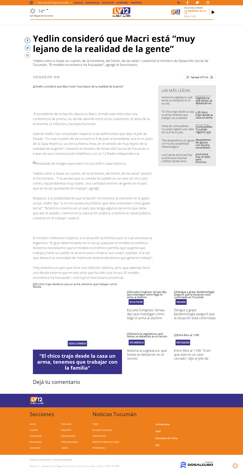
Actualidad (36, 435)
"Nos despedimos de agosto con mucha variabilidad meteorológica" (178, 144)
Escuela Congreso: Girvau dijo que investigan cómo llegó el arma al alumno (146, 314)
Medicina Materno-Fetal (106, 441)
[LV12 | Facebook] (187, 3)
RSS (157, 445)
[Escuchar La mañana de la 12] (213, 12)
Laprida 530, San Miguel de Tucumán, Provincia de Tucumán (68, 466)
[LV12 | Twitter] (197, 3)
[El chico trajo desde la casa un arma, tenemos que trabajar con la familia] (77, 316)
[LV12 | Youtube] (190, 400)
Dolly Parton (99, 435)
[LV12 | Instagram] (207, 3)
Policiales (108, 3)
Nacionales (92, 3)
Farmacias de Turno (166, 438)
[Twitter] (27, 48)
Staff (158, 431)
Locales (78, 3)
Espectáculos (68, 435)
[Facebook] (27, 40)
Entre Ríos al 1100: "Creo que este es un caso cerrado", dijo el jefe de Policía (192, 356)
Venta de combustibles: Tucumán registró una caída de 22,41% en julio (178, 129)
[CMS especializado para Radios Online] (192, 465)
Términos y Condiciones (40, 459)
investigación (182, 342)
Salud (64, 447)
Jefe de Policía (136, 302)
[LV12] (37, 403)
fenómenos (99, 447)
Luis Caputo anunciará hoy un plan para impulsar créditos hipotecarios (177, 158)
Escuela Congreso (77, 343)
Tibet (95, 424)
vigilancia (181, 302)
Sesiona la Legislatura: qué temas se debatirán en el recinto (177, 100)
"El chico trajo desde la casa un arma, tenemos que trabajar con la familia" (178, 115)
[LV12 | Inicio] (209, 413)
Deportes (136, 3)
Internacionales (69, 441)
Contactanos (162, 424)
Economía (122, 3)
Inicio (33, 424)
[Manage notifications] (235, 465)
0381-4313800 (113, 466)
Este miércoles (136, 342)
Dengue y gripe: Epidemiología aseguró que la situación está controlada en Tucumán (195, 316)
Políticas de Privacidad (62, 459)
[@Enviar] (27, 55)
